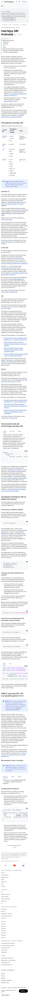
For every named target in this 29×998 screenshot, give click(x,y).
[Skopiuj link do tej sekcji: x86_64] (7, 369)
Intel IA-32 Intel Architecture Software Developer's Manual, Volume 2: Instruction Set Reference (15, 344)
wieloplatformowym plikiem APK (15, 470)
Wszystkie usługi (5, 982)
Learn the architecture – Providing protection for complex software (14, 754)
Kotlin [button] (4, 663)
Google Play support (5, 962)
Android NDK (4, 952)
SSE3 (5, 308)
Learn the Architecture (16, 258)
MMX (22, 307)
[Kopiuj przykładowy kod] (27, 451)
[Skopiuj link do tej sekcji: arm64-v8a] (9, 248)
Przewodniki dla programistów (8, 945)
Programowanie (16, 24)
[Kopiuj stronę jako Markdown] (19, 34)
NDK (2, 6)
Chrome (3, 976)
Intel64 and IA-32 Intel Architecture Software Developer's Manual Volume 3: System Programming (15, 412)
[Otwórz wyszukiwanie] (17, 2)
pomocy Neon (8, 219)
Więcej (19, 776)
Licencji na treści (13, 854)
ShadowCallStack (17, 279)
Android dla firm (4, 875)
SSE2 (2, 308)
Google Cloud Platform (6, 980)
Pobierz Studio (4, 950)
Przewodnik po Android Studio (8, 943)
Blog (2, 884)
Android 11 (3, 937)
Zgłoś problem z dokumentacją (8, 960)
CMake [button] (19, 431)
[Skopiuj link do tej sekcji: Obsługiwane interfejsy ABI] (24, 123)
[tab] (4, 431)
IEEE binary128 (13, 292)
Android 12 (3, 935)
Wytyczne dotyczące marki (19, 987)
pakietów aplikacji (12, 478)
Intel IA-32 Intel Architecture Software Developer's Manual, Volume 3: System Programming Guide (13, 349)
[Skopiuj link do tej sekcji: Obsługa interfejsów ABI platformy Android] (7, 575)
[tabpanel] (14, 448)
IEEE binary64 (9, 242)
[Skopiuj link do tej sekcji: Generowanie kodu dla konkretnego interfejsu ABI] (24, 426)
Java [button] (10, 663)
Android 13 (3, 933)
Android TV (3, 918)
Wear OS (3, 911)
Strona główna (4, 24)
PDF (7, 756)
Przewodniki (23, 24)
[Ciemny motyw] (25, 451)
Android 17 (3, 924)
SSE (25, 307)
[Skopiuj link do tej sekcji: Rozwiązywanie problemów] (20, 789)
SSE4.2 (13, 381)
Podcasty (3, 886)
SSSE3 (9, 308)
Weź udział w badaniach (6, 964)
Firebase (3, 978)
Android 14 (3, 930)
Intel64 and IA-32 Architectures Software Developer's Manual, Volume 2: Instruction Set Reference (15, 406)
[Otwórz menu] (2, 1)
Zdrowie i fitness (4, 896)
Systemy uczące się (5, 894)
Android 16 (3, 926)
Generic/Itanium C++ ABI (10, 101)
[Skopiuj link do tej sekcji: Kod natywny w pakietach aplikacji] (24, 510)
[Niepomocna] (19, 28)
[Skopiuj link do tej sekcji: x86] (4, 296)
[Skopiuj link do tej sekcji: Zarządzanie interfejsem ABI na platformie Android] (17, 499)
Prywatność (3, 901)
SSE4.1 (9, 381)
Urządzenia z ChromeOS (6, 913)
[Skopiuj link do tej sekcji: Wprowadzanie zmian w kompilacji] (24, 760)
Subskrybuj (24, 991)
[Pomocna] (17, 28)
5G (2, 903)
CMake (3, 215)
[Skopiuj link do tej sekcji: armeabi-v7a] (10, 192)
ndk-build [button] (12, 431)
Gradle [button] (4, 431)
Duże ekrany (4, 909)
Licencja (10, 987)
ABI (2, 604)
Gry (2, 892)
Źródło (2, 879)
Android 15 (3, 928)
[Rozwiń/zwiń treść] (10, 39)
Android (3, 872)
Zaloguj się (24, 1)
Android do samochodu (6, 915)
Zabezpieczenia (4, 877)
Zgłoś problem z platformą (7, 958)
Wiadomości (4, 881)
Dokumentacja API (5, 947)
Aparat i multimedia (5, 898)
